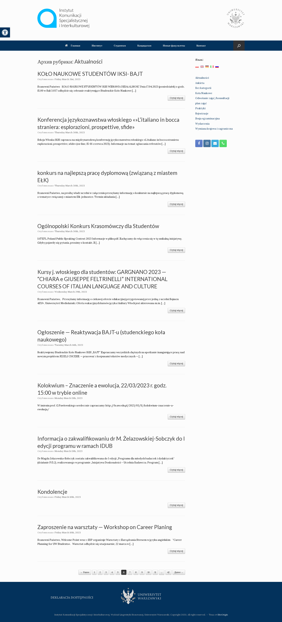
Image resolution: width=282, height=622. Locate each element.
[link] (5, 32)
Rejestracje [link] (201, 113)
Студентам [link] (120, 45)
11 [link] (155, 572)
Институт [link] (97, 45)
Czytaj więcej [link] (176, 98)
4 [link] (112, 572)
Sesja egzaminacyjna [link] (207, 118)
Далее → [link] (178, 572)
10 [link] (149, 572)
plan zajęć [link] (201, 103)
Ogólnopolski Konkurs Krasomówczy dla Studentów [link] (98, 226)
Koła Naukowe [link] (203, 93)
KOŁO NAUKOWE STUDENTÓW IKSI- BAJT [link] (90, 73)
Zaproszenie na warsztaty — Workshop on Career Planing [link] (104, 527)
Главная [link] (75, 45)
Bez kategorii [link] (203, 88)
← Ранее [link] (84, 572)
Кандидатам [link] (144, 45)
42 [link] (168, 572)
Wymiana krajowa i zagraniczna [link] (214, 128)
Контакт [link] (201, 45)
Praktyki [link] (200, 108)
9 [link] (142, 572)
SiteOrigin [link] (223, 614)
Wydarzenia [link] (202, 123)
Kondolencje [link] (52, 491)
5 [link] (117, 572)
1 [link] (94, 572)
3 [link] (106, 572)
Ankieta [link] (199, 83)
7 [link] (129, 572)
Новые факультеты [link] (174, 45)
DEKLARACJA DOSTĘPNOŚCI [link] (72, 597)
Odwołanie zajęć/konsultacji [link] (212, 98)
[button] (239, 46)
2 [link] (100, 572)
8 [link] (136, 572)
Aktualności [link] (202, 77)
